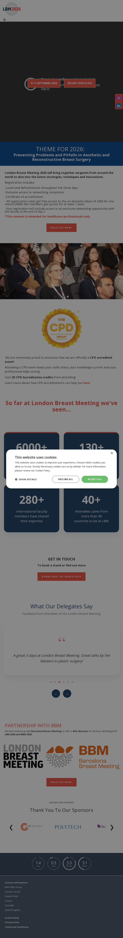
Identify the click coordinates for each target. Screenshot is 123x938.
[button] (26, 479)
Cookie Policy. (42, 470)
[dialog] (61, 468)
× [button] (112, 453)
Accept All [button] (95, 479)
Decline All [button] (65, 479)
